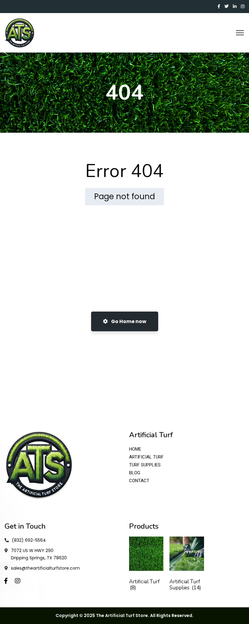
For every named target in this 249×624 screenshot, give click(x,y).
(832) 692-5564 (29, 540)
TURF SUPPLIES (145, 465)
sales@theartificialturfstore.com (45, 568)
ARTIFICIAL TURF (146, 457)
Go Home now (128, 321)
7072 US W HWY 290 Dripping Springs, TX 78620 (39, 554)
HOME (135, 449)
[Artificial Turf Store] (20, 32)
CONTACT (139, 480)
